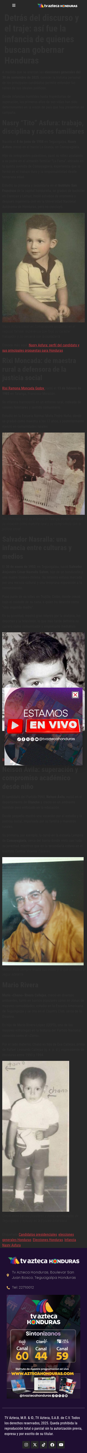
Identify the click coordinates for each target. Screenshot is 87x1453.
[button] (75, 695)
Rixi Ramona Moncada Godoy (23, 388)
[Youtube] (61, 1445)
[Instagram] (26, 1445)
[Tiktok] (43, 1445)
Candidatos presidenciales (38, 1234)
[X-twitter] (35, 1445)
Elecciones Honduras (48, 1240)
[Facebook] (52, 1445)
